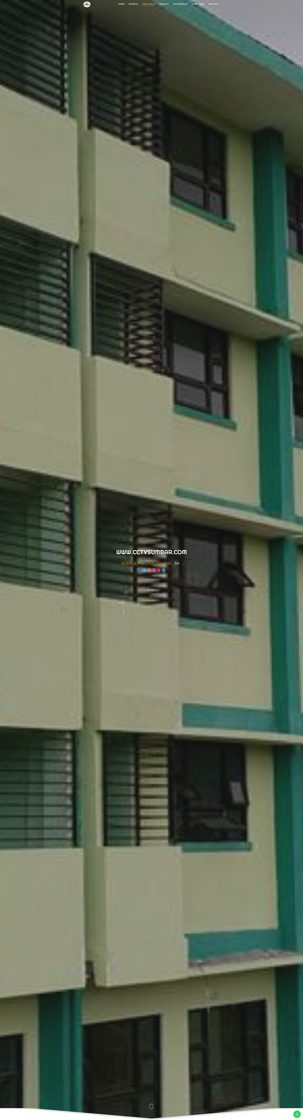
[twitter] (144, 570)
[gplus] (149, 570)
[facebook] (139, 570)
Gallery (164, 4)
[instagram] (154, 570)
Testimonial (180, 4)
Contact (213, 4)
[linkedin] (164, 570)
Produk (133, 4)
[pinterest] (159, 570)
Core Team (198, 4)
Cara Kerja (148, 4)
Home (121, 4)
